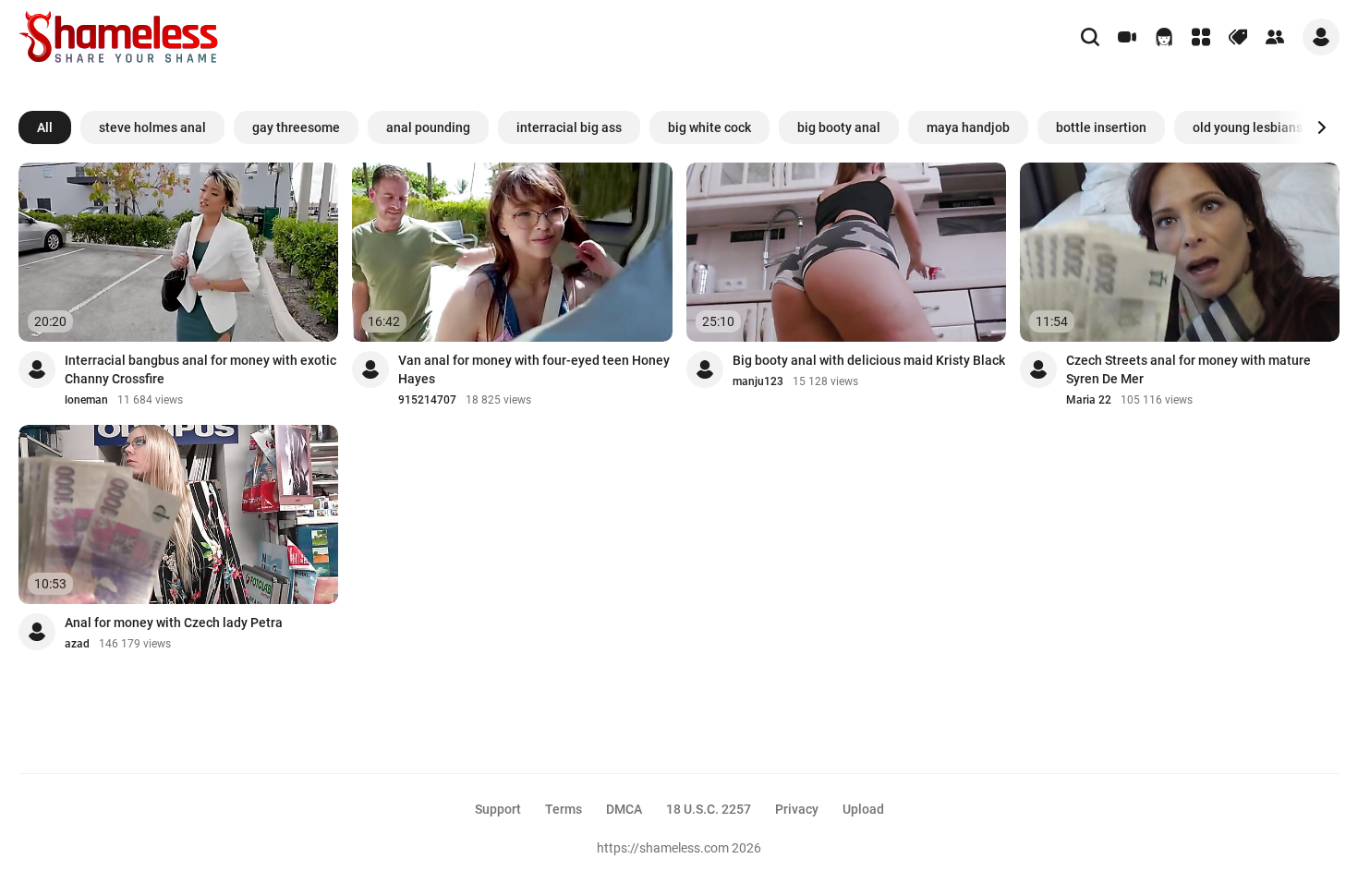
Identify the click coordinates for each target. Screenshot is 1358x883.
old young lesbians (1248, 127)
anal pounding (428, 127)
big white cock (709, 127)
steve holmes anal (152, 127)
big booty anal (838, 127)
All (45, 127)
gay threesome (296, 127)
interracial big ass (569, 127)
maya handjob (968, 127)
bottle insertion (1101, 127)
